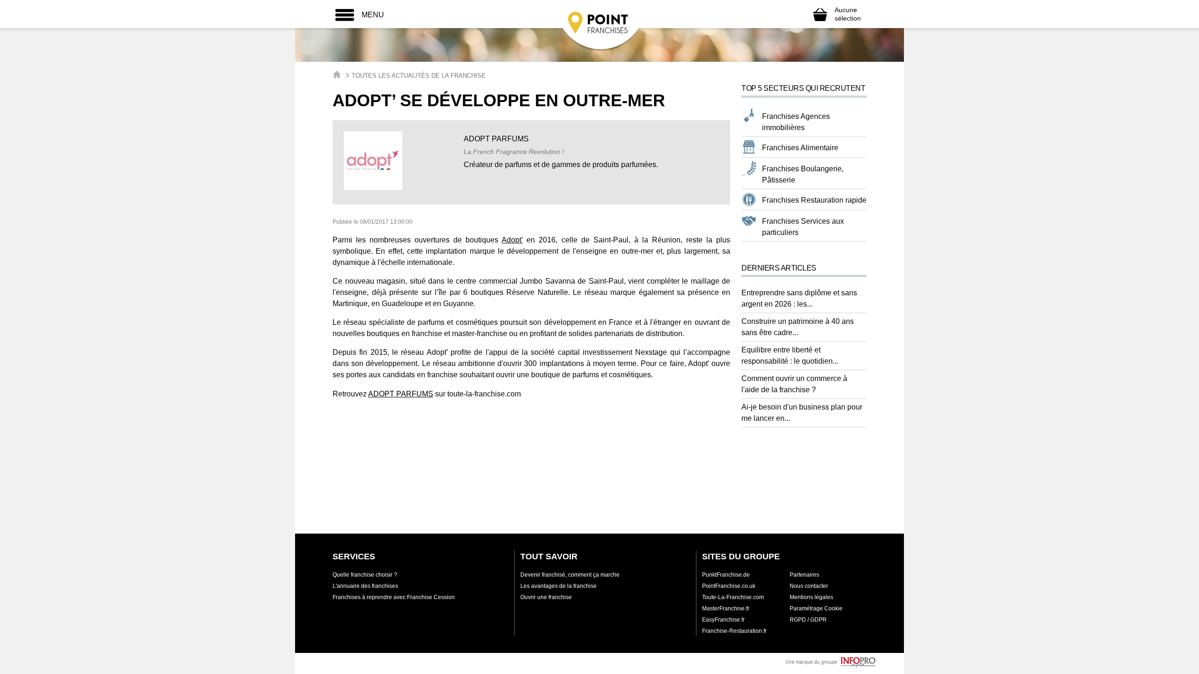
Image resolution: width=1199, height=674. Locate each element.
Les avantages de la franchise (558, 586)
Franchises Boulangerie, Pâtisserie (803, 174)
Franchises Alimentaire (800, 148)
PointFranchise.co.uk (728, 586)
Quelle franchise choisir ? (365, 574)
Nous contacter (809, 586)
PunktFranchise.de (726, 574)
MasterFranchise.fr (725, 608)
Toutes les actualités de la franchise (419, 75)
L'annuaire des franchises (365, 586)
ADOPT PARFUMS (400, 394)
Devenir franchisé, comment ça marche (570, 574)
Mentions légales (811, 597)
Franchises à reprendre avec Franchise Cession (394, 597)
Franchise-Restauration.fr (734, 631)
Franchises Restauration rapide (814, 200)
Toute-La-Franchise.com (733, 597)
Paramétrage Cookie (816, 608)
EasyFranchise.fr (723, 619)
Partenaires (804, 574)
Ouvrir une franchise (546, 597)
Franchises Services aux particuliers (803, 226)
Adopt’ (512, 240)
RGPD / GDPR (808, 619)
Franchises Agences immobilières (796, 122)
